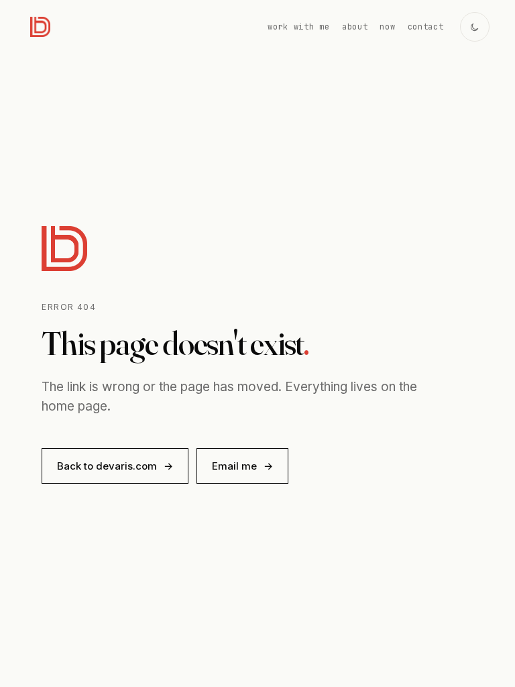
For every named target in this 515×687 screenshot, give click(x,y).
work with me (299, 26)
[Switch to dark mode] (475, 27)
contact (426, 26)
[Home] (40, 27)
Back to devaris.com (115, 466)
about (355, 26)
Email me (242, 466)
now (387, 26)
